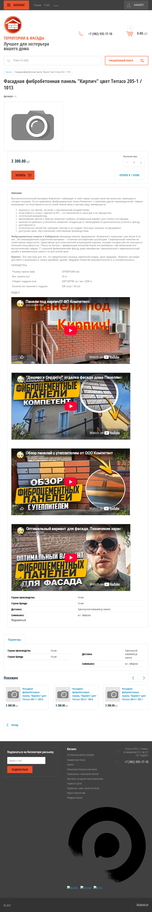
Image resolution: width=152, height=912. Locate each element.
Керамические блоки (76, 760)
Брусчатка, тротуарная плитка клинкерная (85, 778)
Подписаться (20, 769)
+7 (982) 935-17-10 (100, 33)
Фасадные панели (74, 797)
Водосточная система (76, 793)
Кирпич (70, 764)
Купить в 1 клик (129, 175)
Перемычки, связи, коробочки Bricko (83, 788)
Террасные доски (74, 783)
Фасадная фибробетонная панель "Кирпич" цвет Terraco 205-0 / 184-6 (84, 694)
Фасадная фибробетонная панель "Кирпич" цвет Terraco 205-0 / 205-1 (134, 694)
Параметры (14, 639)
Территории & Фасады (24, 38)
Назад (14, 725)
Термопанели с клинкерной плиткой (82, 774)
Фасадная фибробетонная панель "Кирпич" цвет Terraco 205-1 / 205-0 (34, 694)
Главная (37, 5)
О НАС (47, 5)
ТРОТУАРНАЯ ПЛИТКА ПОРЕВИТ (80, 755)
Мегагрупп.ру (142, 904)
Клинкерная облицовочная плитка (82, 769)
